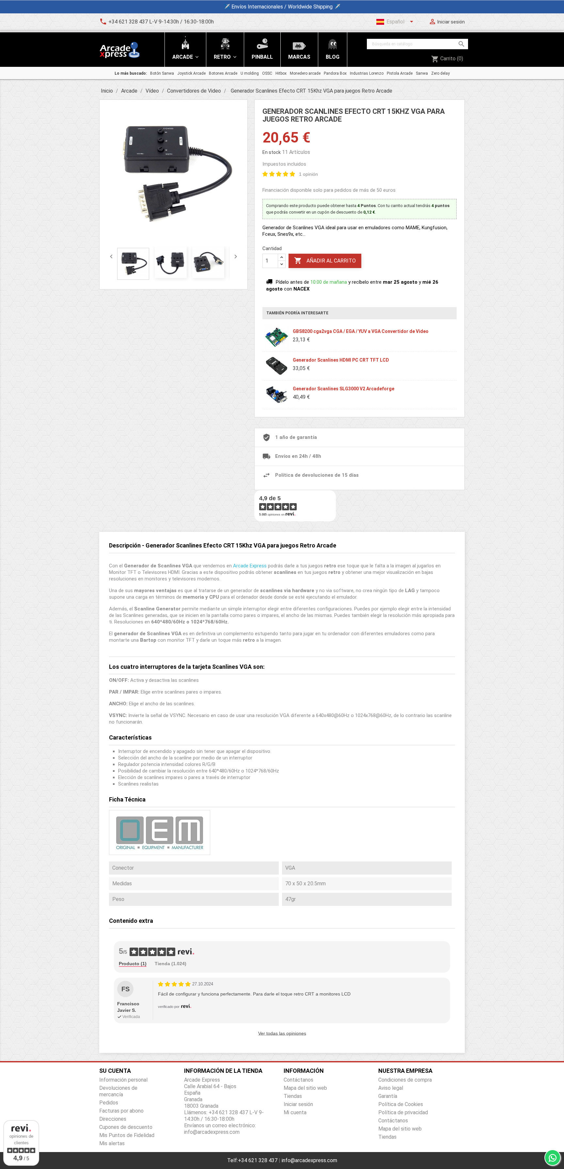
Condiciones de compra (405, 1080)
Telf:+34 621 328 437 (252, 1160)
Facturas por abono (121, 1111)
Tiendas (293, 1096)
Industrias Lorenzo (367, 73)
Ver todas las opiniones (282, 1033)
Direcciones (112, 1119)
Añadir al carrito (325, 260)
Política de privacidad (403, 1112)
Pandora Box (335, 73)
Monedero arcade (305, 73)
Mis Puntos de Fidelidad (126, 1135)
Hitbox (281, 73)
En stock (271, 152)
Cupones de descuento (125, 1127)
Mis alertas (112, 1143)
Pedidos (108, 1103)
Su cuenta (115, 1070)
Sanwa (422, 73)
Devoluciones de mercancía (118, 1091)
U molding (250, 73)
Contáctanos (298, 1080)
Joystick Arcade (191, 73)
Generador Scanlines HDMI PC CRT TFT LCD (341, 360)
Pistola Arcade (400, 73)
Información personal (123, 1080)
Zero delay (440, 73)
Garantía (387, 1096)
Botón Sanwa (162, 73)
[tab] (133, 964)
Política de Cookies (400, 1104)
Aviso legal (390, 1088)
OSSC (267, 73)
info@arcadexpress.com (309, 1160)
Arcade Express (250, 566)
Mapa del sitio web (305, 1088)
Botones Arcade (223, 73)
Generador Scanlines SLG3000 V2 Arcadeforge (343, 388)
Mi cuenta (295, 1112)
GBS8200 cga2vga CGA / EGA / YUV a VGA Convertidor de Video (361, 331)
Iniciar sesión (298, 1104)
